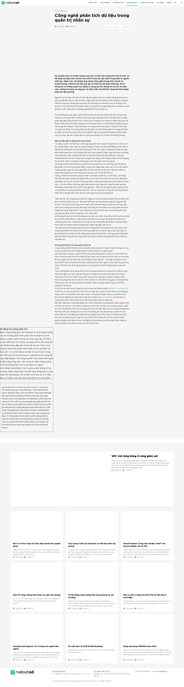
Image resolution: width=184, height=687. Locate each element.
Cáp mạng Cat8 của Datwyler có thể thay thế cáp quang (92, 545)
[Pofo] (11, 2)
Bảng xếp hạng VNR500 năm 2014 (139, 646)
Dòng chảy (93, 2)
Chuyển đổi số (118, 2)
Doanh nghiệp (132, 2)
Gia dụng (160, 2)
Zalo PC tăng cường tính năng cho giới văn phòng (36, 595)
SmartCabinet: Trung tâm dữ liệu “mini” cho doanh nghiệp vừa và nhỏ (144, 545)
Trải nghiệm (104, 2)
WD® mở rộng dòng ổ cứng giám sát (134, 456)
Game (169, 2)
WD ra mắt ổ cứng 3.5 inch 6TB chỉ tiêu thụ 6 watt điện (144, 596)
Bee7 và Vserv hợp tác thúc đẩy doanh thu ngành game (36, 545)
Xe (175, 2)
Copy (125, 27)
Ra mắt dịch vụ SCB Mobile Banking (85, 646)
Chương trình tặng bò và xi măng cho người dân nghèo (36, 647)
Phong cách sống (147, 2)
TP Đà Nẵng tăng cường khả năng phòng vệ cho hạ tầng (91, 596)
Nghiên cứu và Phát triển (119, 288)
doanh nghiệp (106, 297)
